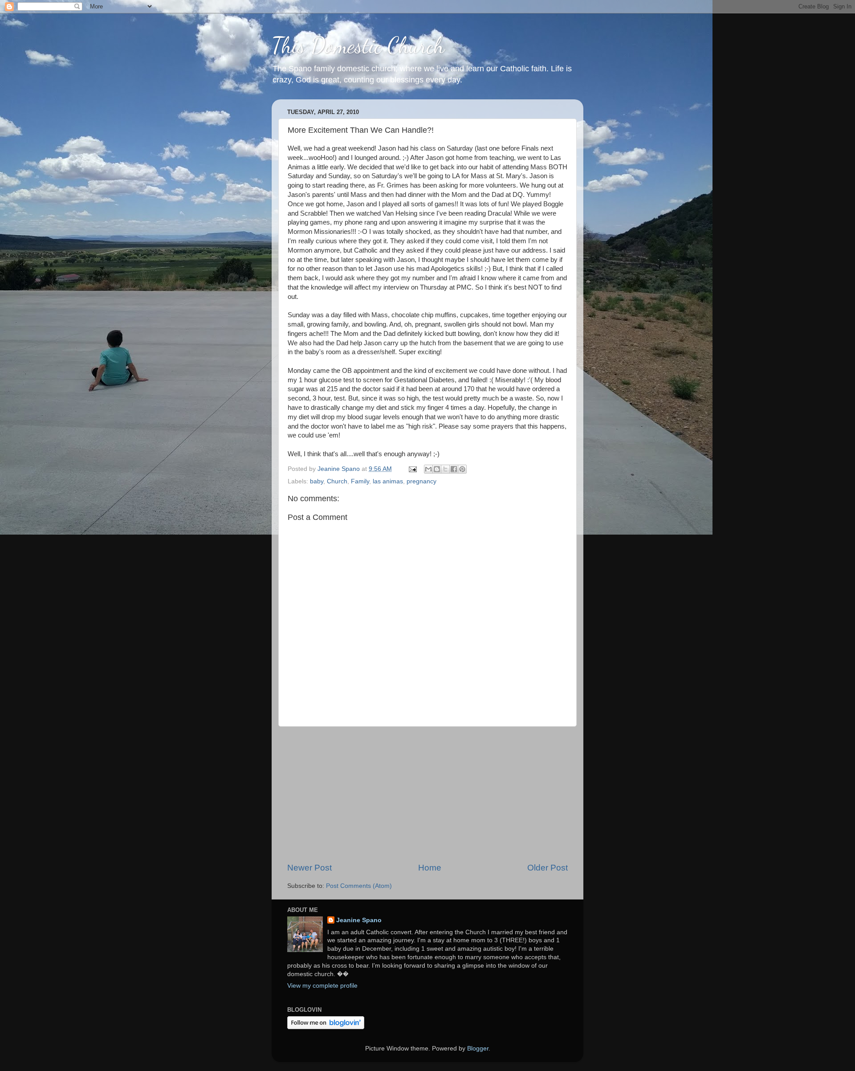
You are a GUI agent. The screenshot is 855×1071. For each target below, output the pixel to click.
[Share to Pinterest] (462, 469)
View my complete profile (322, 985)
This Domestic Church (358, 45)
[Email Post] (412, 469)
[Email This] (428, 469)
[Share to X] (445, 469)
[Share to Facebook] (453, 469)
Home (429, 867)
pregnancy (421, 481)
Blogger (478, 1048)
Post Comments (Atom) (359, 886)
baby (316, 481)
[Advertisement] (427, 794)
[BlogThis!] (436, 469)
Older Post (547, 867)
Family (360, 481)
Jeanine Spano (359, 920)
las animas (388, 481)
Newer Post (309, 867)
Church (337, 481)
